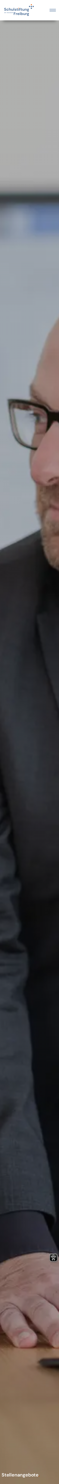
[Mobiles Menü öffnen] (53, 10)
